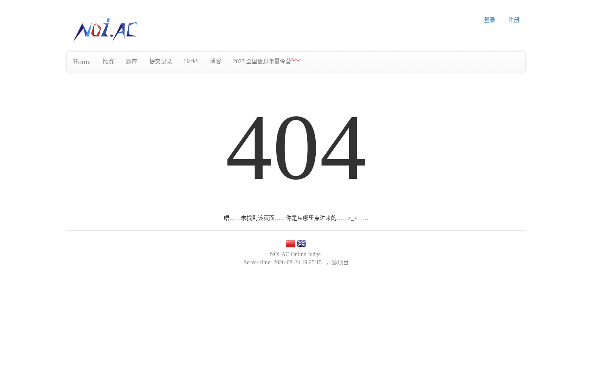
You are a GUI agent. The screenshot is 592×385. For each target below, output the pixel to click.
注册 (514, 20)
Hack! (191, 61)
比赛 (108, 61)
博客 (215, 61)
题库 (131, 61)
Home (82, 62)
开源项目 (337, 262)
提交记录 (160, 61)
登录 (489, 20)
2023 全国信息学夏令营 (266, 61)
